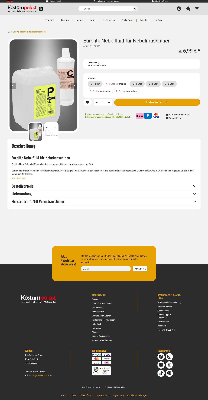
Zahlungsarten (98, 312)
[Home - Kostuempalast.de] (38, 299)
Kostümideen (163, 311)
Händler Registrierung (101, 336)
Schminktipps (163, 322)
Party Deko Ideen (164, 306)
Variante (92, 78)
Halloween (161, 326)
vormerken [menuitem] (116, 84)
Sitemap (95, 332)
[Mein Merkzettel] (188, 9)
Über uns (95, 299)
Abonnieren (140, 269)
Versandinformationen (101, 316)
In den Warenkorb (157, 102)
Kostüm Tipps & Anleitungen (164, 316)
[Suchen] (135, 8)
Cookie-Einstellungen (137, 395)
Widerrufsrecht (86, 395)
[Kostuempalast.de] (22, 9)
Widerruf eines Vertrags (102, 340)
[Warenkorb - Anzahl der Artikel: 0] (197, 9)
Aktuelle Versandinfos (179, 114)
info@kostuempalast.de (42, 375)
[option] (43, 85)
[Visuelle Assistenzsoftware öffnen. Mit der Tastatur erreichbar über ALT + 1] (39, 9)
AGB (74, 395)
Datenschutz (103, 395)
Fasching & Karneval (166, 330)
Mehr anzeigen (19, 178)
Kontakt (64, 395)
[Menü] (109, 367)
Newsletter (96, 328)
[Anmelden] (178, 9)
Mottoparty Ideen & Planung (169, 302)
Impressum (118, 395)
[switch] (105, 372)
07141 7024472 (39, 371)
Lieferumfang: (94, 62)
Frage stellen (175, 118)
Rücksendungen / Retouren (103, 320)
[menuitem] (8, 1)
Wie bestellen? (98, 307)
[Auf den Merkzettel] (87, 102)
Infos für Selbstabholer (101, 303)
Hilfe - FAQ (96, 324)
